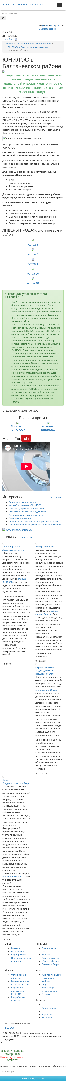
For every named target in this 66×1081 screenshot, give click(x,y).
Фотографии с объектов (18, 976)
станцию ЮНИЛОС (12, 876)
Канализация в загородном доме (26, 514)
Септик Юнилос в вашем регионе (33, 43)
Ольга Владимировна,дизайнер (15, 781)
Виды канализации (48, 986)
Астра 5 (33, 254)
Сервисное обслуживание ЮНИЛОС (18, 991)
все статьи (56, 497)
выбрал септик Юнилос (46, 612)
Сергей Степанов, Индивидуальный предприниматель (44, 670)
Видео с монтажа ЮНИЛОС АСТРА (20, 982)
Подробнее (8, 39)
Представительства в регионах (21, 959)
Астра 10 (33, 283)
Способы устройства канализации (27, 508)
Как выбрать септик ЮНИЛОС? (25, 505)
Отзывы (46, 994)
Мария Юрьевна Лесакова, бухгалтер (13, 548)
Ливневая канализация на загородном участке (33, 521)
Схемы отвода (49, 990)
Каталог (46, 954)
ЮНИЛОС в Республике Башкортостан (28, 46)
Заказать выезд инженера (33, 1078)
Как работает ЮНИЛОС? (18, 999)
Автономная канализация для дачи (27, 511)
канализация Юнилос (46, 689)
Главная (9, 43)
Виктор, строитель (44, 546)
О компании (17, 951)
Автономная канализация (22, 501)
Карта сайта (48, 1014)
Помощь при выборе (48, 979)
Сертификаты (18, 954)
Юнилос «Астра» (51, 957)
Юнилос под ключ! (51, 974)
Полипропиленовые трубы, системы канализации (35, 524)
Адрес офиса (49, 1007)
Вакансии (47, 1017)
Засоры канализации (20, 518)
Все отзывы (26, 537)
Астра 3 (33, 244)
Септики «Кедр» (50, 964)
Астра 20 (33, 273)
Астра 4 (33, 264)
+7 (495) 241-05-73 (49, 25)
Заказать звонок (47, 28)
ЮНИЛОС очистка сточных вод (23, 4)
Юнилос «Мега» (50, 961)
